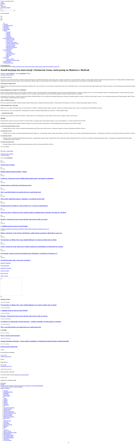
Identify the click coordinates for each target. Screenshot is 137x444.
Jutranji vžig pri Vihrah (8, 165)
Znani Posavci (9, 48)
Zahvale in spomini (10, 53)
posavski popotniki (5, 265)
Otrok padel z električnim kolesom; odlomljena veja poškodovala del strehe (22, 199)
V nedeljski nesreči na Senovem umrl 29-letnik (14, 226)
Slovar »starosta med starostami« (10, 335)
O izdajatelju (15, 385)
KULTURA (6, 28)
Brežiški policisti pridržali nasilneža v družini (14, 171)
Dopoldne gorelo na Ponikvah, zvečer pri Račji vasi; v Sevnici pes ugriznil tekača (24, 205)
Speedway (8, 35)
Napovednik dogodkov (8, 437)
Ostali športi (9, 37)
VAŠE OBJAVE (7, 50)
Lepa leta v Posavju (10, 44)
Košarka (8, 33)
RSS (2, 5)
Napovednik (3, 65)
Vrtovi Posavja (9, 41)
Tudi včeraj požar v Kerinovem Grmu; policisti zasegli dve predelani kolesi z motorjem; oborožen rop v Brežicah (33, 212)
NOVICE (5, 24)
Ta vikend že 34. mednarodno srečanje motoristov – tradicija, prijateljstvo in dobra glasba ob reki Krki (31, 321)
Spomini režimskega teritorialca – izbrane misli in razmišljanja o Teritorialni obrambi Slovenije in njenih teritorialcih (35, 341)
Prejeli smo (8, 51)
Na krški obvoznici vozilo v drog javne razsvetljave (15, 260)
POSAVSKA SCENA (8, 435)
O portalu (26, 385)
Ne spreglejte (9, 52)
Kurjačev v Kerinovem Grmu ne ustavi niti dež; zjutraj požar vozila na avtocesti (24, 219)
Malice (7, 56)
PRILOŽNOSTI (7, 61)
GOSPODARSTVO (8, 25)
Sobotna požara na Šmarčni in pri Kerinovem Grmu (16, 185)
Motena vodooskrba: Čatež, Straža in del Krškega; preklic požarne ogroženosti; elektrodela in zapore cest (35, 66)
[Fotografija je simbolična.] (7, 74)
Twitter (2, 2)
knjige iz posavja (4, 273)
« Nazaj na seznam (5, 155)
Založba (37, 385)
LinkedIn (11, 153)
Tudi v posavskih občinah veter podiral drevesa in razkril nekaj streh (21, 192)
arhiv (2, 19)
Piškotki (41, 385)
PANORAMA (6, 29)
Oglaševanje (21, 385)
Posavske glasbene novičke (12, 43)
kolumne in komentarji (6, 263)
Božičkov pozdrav (10, 39)
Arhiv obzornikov (7, 440)
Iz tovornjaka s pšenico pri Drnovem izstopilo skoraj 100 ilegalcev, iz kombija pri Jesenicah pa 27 (29, 253)
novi (2, 16)
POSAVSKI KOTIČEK (8, 38)
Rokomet (8, 34)
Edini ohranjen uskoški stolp (9, 346)
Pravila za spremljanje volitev (12, 60)
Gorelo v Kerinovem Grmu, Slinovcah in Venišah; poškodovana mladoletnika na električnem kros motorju (32, 246)
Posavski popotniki (10, 46)
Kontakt (8, 65)
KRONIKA (6, 26)
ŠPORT (5, 30)
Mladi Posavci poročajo (11, 47)
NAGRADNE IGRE (8, 62)
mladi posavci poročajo (6, 268)
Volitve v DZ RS (10, 59)
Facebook (3, 3)
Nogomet (8, 32)
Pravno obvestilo (32, 385)
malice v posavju (4, 275)
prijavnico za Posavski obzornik (21, 374)
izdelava (2, 388)
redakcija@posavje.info (6, 356)
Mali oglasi (8, 55)
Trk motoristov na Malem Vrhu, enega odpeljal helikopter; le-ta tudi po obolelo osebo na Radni (28, 240)
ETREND (7, 388)
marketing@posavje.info (6, 366)
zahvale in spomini (5, 270)
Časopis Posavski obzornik (7, 385)
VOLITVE (5, 57)
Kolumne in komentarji (11, 42)
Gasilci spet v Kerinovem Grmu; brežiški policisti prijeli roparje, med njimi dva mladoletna (27, 178)
